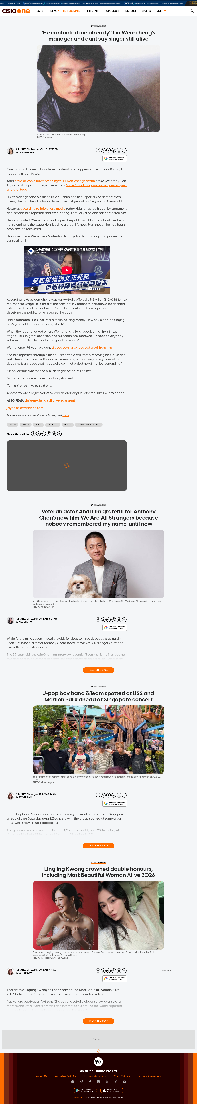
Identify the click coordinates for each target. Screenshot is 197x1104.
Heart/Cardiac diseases (89, 425)
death (38, 425)
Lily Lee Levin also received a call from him (82, 347)
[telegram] (108, 150)
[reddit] (119, 150)
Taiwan (25, 425)
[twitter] (103, 150)
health (67, 425)
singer (13, 425)
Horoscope (112, 11)
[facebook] (98, 150)
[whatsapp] (113, 150)
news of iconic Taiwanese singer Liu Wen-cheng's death (55, 181)
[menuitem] (41, 11)
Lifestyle (92, 11)
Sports (146, 11)
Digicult (130, 11)
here (65, 415)
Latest (41, 11)
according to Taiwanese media (42, 208)
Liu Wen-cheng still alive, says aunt (50, 400)
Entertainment (72, 11)
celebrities (53, 425)
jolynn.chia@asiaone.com (25, 408)
